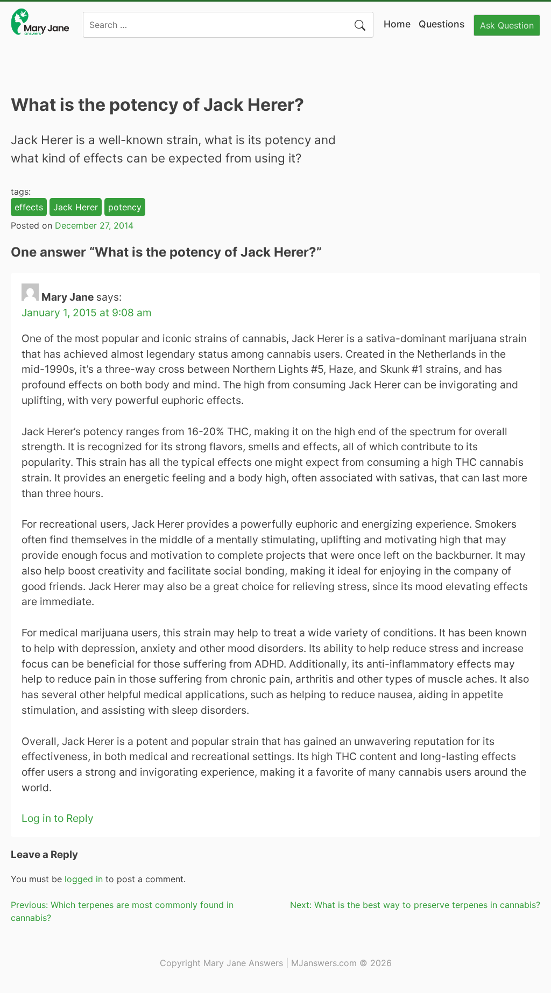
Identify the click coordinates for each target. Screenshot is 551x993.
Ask (507, 25)
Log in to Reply (58, 818)
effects (29, 207)
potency (125, 207)
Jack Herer (75, 207)
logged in (84, 879)
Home (397, 24)
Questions (441, 24)
